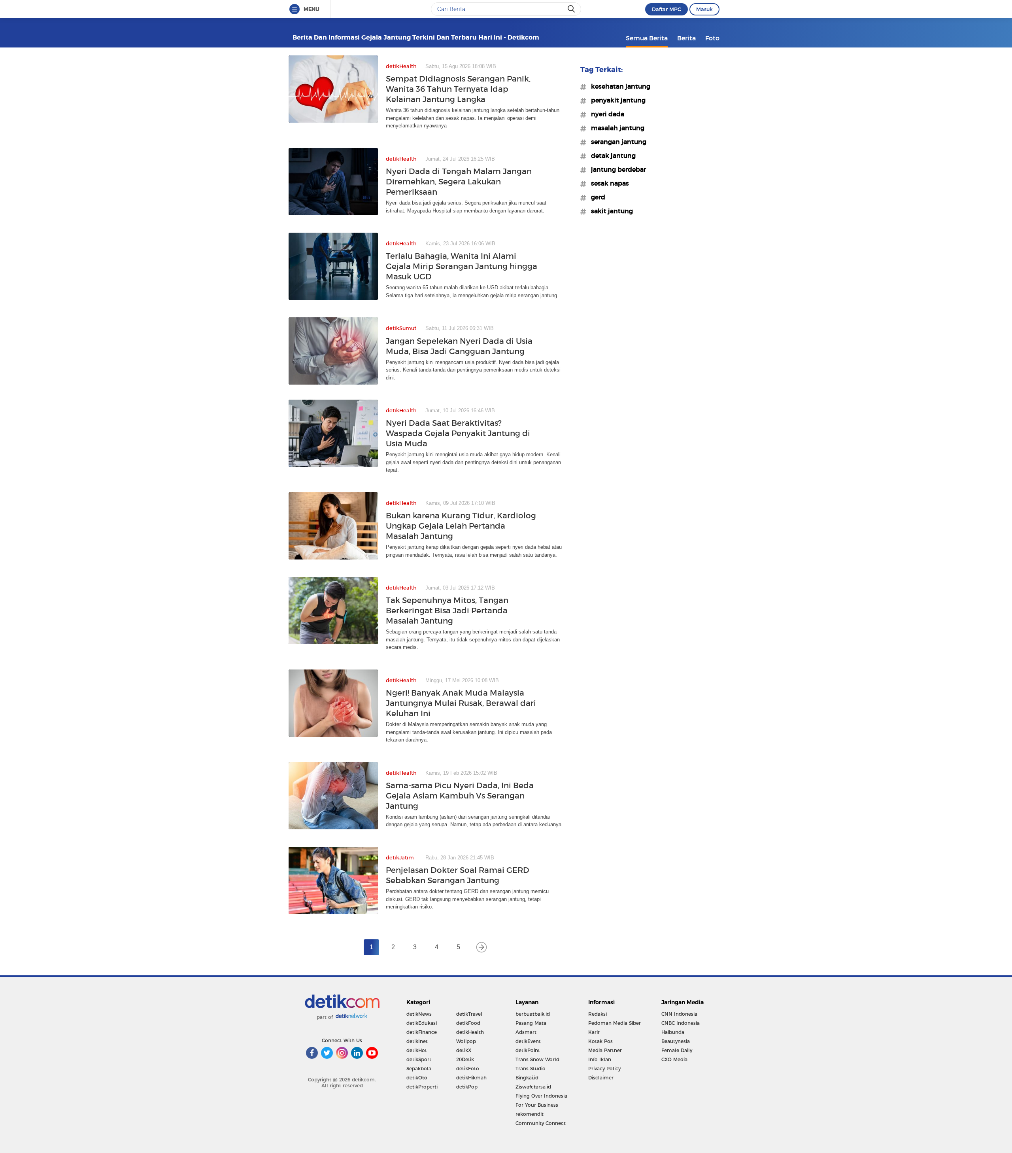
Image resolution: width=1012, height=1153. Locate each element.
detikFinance (421, 1032)
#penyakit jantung (616, 100)
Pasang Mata (530, 1023)
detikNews (419, 1014)
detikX (463, 1050)
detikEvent (528, 1041)
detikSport (418, 1059)
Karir (594, 1032)
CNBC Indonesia (680, 1023)
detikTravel (469, 1014)
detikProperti (422, 1087)
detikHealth (470, 1032)
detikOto (416, 1078)
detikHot (416, 1050)
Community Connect (540, 1123)
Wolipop (466, 1041)
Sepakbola (418, 1068)
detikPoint (527, 1050)
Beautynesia (675, 1041)
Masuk (704, 9)
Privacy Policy (604, 1068)
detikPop (467, 1087)
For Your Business (536, 1105)
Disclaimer (601, 1078)
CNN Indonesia (679, 1014)
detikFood (468, 1023)
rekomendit (529, 1114)
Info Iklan (599, 1059)
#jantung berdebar (616, 169)
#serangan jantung (616, 142)
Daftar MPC (666, 9)
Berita (686, 38)
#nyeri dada (605, 114)
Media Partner (605, 1050)
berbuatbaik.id (532, 1014)
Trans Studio (530, 1068)
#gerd (595, 197)
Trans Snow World (537, 1059)
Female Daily (676, 1050)
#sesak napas (607, 183)
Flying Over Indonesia (541, 1096)
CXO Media (674, 1059)
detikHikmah (471, 1078)
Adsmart (525, 1032)
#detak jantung (611, 155)
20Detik (465, 1059)
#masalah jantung (615, 128)
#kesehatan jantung (618, 86)
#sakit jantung (609, 211)
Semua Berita (647, 38)
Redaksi (597, 1014)
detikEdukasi (421, 1023)
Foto (712, 38)
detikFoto (467, 1068)
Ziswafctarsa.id (533, 1087)
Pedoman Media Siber (614, 1023)
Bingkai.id (526, 1078)
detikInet (417, 1041)
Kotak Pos (600, 1041)
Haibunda (672, 1032)
